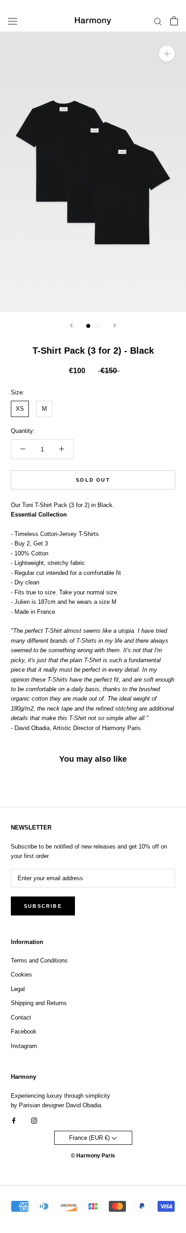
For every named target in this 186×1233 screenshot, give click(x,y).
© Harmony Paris (93, 1155)
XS (20, 408)
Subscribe (43, 906)
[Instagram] (34, 1120)
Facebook (24, 1031)
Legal (18, 989)
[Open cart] (174, 20)
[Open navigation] (12, 21)
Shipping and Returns (39, 1003)
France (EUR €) (90, 1137)
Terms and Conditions (39, 960)
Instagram (24, 1046)
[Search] (158, 21)
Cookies (21, 974)
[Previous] (71, 325)
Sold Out (93, 480)
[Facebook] (14, 1120)
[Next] (114, 325)
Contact (21, 1017)
